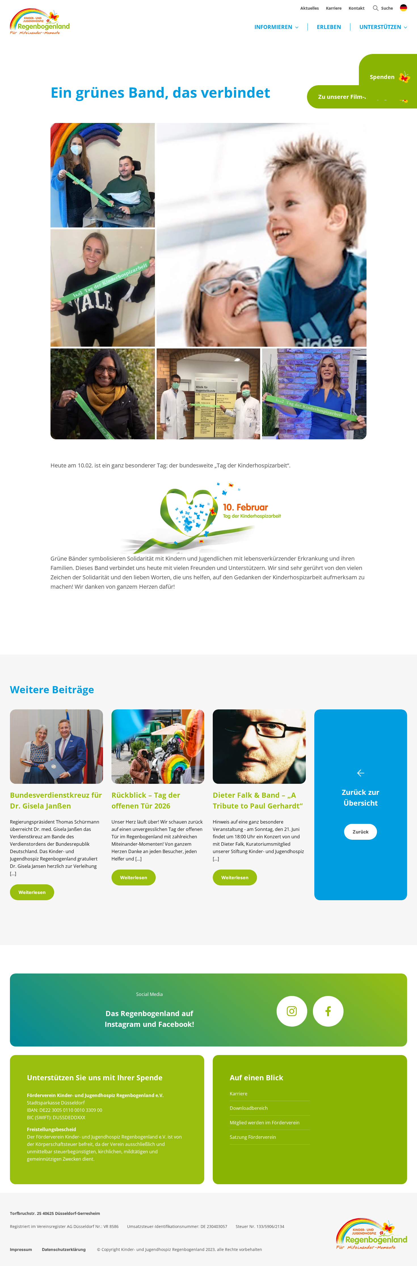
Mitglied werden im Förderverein (265, 1122)
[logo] (40, 11)
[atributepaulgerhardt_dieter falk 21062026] (259, 712)
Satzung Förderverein (253, 1137)
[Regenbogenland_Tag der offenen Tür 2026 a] (158, 712)
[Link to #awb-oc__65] (375, 8)
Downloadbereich (249, 1108)
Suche (387, 8)
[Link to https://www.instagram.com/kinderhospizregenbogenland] (292, 1011)
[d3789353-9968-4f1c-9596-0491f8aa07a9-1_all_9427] (56, 712)
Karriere (238, 1093)
